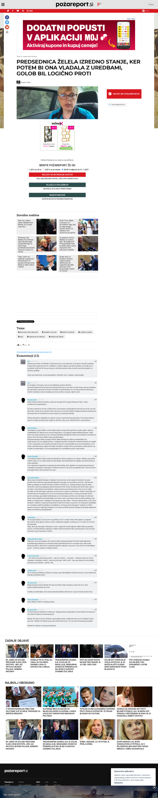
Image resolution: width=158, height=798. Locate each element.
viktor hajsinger (32, 599)
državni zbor (57, 337)
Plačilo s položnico (57, 185)
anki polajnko (32, 428)
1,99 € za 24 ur (35, 169)
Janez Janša (86, 332)
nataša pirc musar (29, 332)
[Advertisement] (57, 295)
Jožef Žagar (31, 517)
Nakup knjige (57, 195)
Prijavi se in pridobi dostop (57, 174)
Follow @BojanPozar (118, 104)
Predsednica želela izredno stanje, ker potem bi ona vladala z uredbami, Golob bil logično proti (78, 68)
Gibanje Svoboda (37, 337)
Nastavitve (118, 783)
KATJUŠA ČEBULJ (33, 477)
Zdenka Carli (31, 570)
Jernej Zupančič (32, 456)
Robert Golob (50, 332)
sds (21, 337)
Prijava (150, 4)
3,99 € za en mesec (52, 169)
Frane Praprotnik (33, 555)
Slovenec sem (32, 399)
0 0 (28, 361)
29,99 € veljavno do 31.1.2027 (76, 169)
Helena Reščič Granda (34, 539)
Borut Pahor (68, 332)
